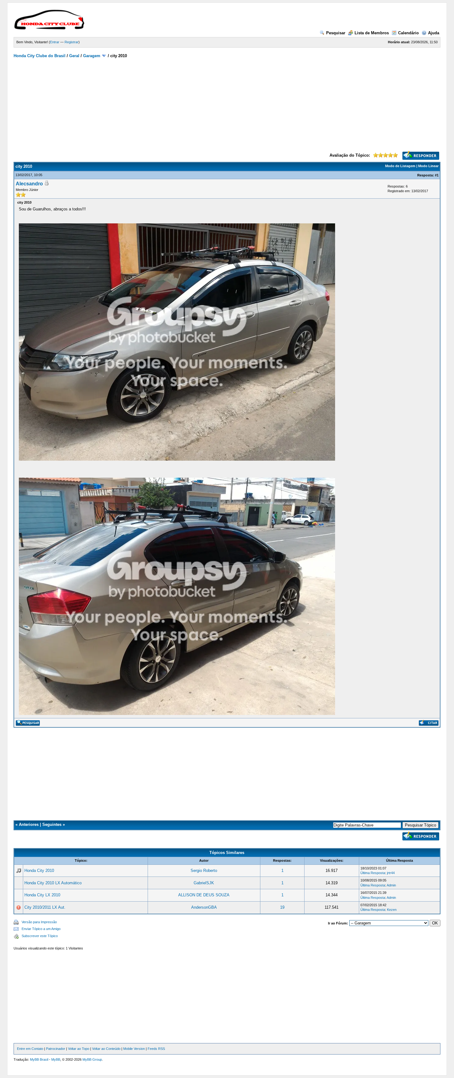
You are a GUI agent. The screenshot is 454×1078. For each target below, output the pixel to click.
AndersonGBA (204, 907)
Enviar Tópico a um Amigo (41, 929)
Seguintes (51, 824)
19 (282, 907)
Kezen (392, 909)
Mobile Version (134, 1049)
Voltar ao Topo (78, 1049)
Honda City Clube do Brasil (39, 55)
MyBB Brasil (39, 1059)
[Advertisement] (227, 104)
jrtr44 (391, 873)
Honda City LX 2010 (42, 895)
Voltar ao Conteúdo (106, 1049)
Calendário (408, 33)
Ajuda (433, 33)
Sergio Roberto (204, 870)
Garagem (91, 55)
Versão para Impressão (39, 922)
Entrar (54, 42)
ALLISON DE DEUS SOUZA (203, 895)
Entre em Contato (30, 1049)
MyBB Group (92, 1059)
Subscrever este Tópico (40, 936)
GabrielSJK (204, 883)
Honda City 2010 (39, 870)
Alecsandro (29, 183)
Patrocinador (55, 1049)
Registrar (71, 42)
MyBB (55, 1059)
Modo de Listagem (400, 166)
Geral (74, 55)
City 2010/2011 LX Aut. (44, 907)
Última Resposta (372, 873)
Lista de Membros (372, 33)
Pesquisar (335, 33)
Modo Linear (428, 166)
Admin (391, 885)
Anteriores (29, 824)
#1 (437, 175)
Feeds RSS (156, 1049)
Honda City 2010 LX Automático (53, 883)
